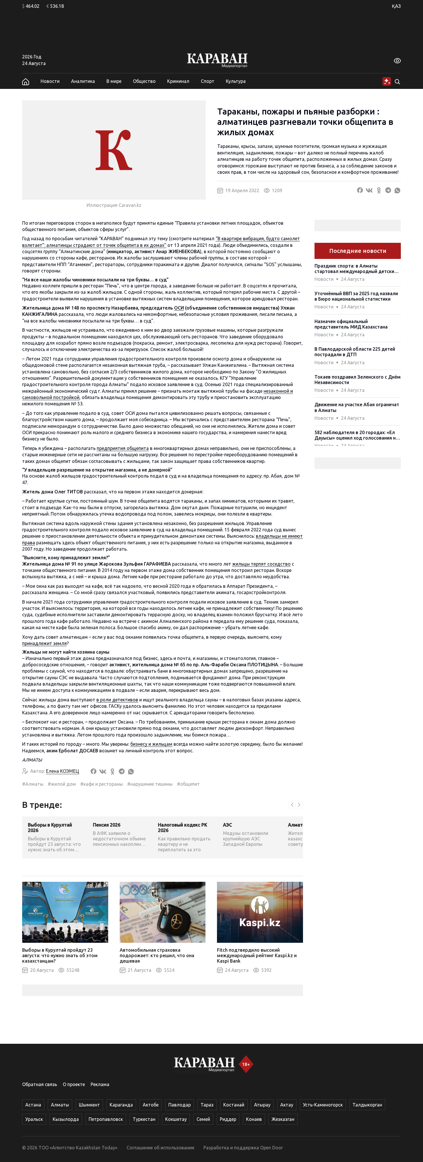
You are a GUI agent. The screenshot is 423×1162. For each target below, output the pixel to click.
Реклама (100, 1084)
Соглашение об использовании (160, 1147)
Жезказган (283, 1119)
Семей (203, 1119)
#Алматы (32, 784)
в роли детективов (117, 699)
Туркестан (144, 1119)
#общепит (188, 784)
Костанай (233, 1104)
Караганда (121, 1104)
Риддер (228, 1119)
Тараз (207, 1104)
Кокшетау (176, 1119)
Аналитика (83, 81)
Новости (50, 81)
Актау (286, 1104)
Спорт (207, 81)
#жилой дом (62, 784)
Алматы (60, 1104)
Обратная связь (39, 1084)
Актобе (151, 1104)
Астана (33, 1104)
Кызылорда (66, 1119)
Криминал (178, 81)
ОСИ (179, 307)
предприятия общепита (123, 448)
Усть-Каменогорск (323, 1104)
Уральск (34, 1119)
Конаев (254, 1119)
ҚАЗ (396, 6)
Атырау (262, 1104)
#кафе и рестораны (101, 784)
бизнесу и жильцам (151, 744)
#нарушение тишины (150, 784)
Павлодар (179, 1104)
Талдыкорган (367, 1104)
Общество (144, 81)
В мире (113, 81)
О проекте (74, 1084)
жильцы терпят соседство (261, 563)
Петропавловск (106, 1119)
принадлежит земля (44, 643)
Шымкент (89, 1104)
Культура (236, 81)
